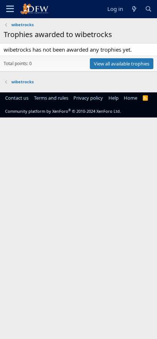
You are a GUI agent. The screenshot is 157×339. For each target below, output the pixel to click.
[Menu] (10, 9)
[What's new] (134, 9)
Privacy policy (88, 98)
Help (113, 98)
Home (130, 98)
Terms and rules (51, 98)
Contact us (16, 98)
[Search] (148, 9)
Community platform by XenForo (63, 111)
